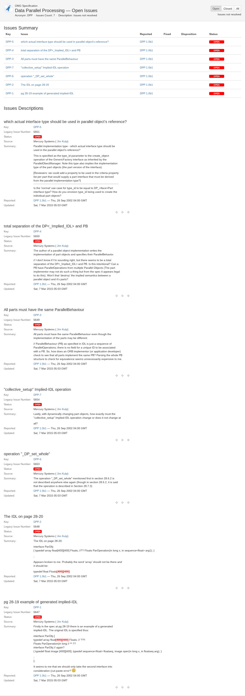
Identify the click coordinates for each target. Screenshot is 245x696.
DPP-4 (10, 50)
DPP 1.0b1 (146, 41)
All (237, 8)
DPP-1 (10, 93)
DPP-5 (10, 41)
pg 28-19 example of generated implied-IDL (47, 93)
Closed (228, 8)
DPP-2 (10, 84)
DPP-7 (10, 67)
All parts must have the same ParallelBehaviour (49, 58)
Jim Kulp (62, 141)
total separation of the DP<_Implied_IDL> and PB (50, 50)
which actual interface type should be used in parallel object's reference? (65, 41)
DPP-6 (10, 76)
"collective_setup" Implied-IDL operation (45, 67)
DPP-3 (10, 58)
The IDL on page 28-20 (35, 84)
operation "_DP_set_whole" (37, 76)
